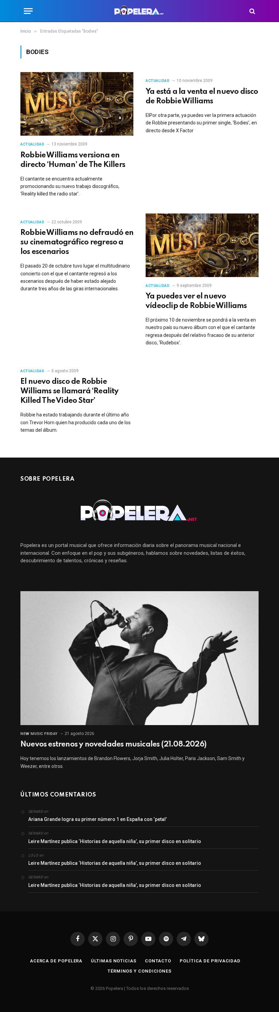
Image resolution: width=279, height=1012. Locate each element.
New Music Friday (39, 734)
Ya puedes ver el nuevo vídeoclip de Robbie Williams (196, 301)
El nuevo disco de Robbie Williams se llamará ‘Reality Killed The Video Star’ (69, 391)
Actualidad (32, 144)
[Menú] (28, 11)
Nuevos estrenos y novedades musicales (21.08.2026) (113, 744)
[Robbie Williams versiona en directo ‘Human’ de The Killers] (76, 104)
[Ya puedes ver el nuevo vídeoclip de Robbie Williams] (202, 245)
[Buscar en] (251, 11)
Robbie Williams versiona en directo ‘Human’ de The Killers (72, 160)
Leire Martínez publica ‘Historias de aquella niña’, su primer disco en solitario (114, 841)
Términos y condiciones (139, 971)
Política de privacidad (210, 960)
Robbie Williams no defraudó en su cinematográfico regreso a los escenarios (76, 242)
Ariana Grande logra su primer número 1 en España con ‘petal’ (97, 819)
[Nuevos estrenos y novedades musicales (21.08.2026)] (139, 658)
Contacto (158, 960)
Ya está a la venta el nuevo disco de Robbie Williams (202, 96)
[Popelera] (139, 11)
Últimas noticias (113, 960)
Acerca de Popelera (56, 960)
